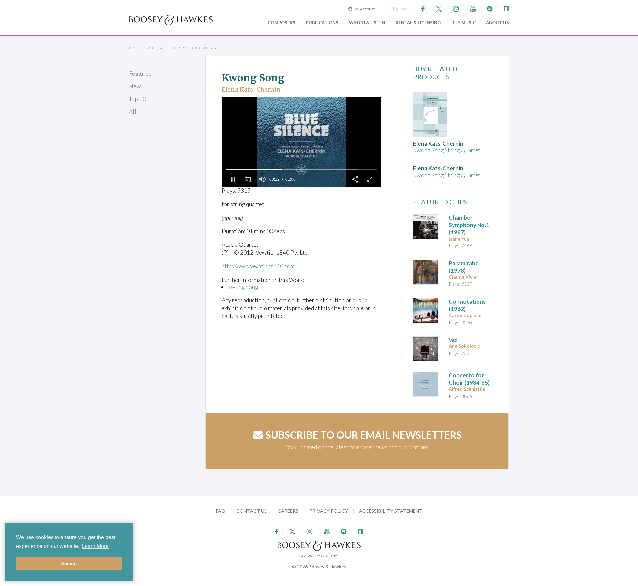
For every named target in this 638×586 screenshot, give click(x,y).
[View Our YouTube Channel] (473, 8)
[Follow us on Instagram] (456, 8)
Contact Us (251, 511)
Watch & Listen (367, 22)
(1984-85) (469, 379)
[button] (233, 179)
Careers (288, 511)
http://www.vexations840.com (258, 266)
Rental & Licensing (418, 22)
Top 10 (137, 98)
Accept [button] (69, 563)
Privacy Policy (328, 511)
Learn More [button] (95, 546)
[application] (301, 142)
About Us (497, 22)
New (135, 86)
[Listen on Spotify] (490, 8)
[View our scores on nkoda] (506, 8)
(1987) (469, 225)
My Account (363, 8)
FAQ (220, 511)
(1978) (464, 267)
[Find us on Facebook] (423, 8)
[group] (262, 179)
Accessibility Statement (390, 511)
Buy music (463, 22)
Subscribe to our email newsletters (364, 434)
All (132, 111)
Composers (281, 22)
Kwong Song (242, 286)
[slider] (301, 169)
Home (134, 48)
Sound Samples (197, 48)
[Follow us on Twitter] (439, 8)
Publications (322, 22)
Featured (140, 73)
